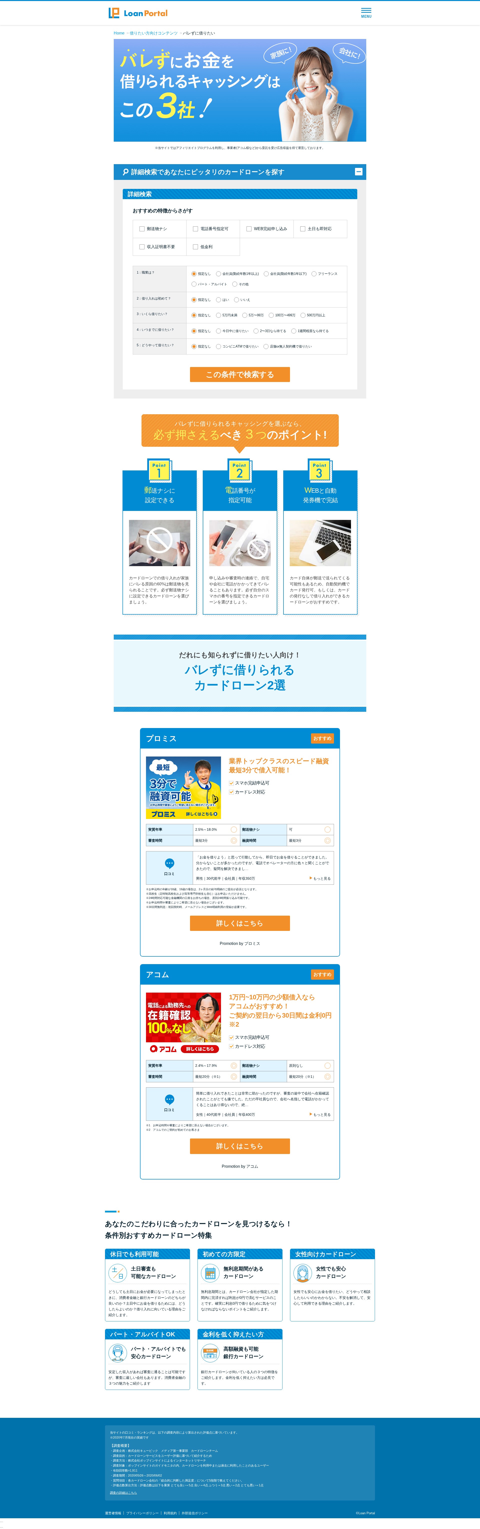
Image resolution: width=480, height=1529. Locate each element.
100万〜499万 (285, 315)
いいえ (245, 300)
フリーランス (328, 274)
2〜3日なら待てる (273, 331)
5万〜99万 (256, 315)
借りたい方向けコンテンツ (154, 33)
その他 (243, 284)
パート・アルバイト (212, 284)
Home (119, 33)
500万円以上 (316, 315)
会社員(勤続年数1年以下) (288, 274)
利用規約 (170, 1513)
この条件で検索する (240, 374)
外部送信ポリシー (195, 1513)
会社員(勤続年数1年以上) (240, 274)
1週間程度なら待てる (313, 331)
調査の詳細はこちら (123, 1493)
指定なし (204, 274)
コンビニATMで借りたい (240, 346)
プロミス (161, 738)
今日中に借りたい (235, 331)
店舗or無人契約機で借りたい (291, 346)
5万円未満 (229, 315)
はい (225, 300)
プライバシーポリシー (142, 1513)
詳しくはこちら (240, 923)
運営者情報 (113, 1513)
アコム (157, 974)
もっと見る (322, 878)
